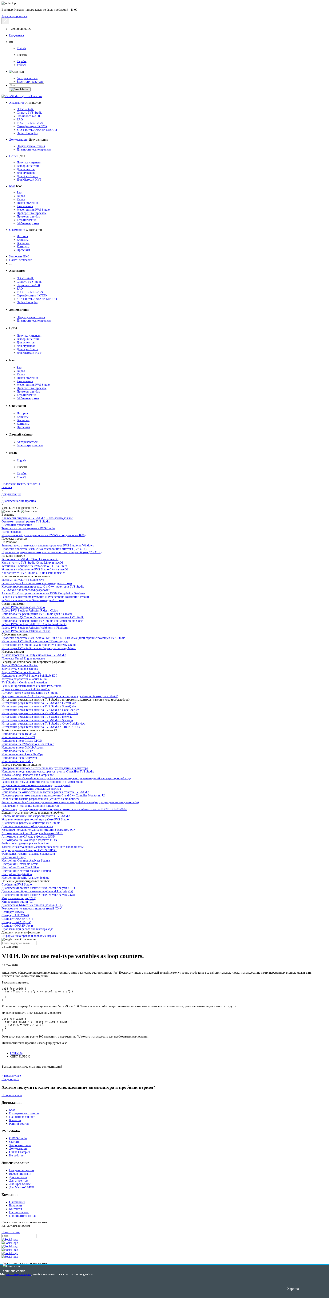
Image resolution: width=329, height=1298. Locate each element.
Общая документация (31, 146)
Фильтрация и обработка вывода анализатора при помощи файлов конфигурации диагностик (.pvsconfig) (70, 802)
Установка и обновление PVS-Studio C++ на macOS (35, 569)
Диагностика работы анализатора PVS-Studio (31, 822)
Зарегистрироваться (14, 16)
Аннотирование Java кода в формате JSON (29, 840)
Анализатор (17, 102)
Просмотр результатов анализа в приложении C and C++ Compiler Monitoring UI (53, 795)
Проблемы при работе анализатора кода (27, 929)
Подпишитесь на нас (22, 1215)
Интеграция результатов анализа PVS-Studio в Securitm (37, 720)
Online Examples (27, 133)
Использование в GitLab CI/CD (22, 740)
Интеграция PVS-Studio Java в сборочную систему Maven (39, 648)
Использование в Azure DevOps (22, 754)
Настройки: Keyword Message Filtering (26, 870)
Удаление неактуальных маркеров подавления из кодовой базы (43, 846)
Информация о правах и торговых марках (29, 935)
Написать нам (11, 1232)
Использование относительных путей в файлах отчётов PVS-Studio (45, 792)
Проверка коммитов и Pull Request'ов (26, 689)
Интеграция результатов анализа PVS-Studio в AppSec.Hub (40, 713)
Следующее (10, 1079)
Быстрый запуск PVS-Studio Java (23, 579)
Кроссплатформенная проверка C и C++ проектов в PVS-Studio (43, 586)
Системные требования (17, 524)
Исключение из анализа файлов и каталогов (30, 805)
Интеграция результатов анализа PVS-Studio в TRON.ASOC (41, 727)
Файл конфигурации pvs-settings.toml (25, 843)
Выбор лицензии (28, 165)
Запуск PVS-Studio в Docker (20, 665)
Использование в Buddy (17, 761)
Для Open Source (27, 176)
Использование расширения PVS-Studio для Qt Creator (37, 614)
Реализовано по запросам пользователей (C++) (32, 908)
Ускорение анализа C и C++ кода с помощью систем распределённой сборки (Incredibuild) (60, 696)
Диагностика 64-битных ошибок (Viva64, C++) (32, 905)
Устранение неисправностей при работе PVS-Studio (35, 819)
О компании (17, 229)
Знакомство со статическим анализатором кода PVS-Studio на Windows (48, 545)
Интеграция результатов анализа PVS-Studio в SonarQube (39, 706)
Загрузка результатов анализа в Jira (24, 679)
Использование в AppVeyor (19, 757)
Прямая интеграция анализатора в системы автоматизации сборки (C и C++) (51, 552)
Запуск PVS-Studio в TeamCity (21, 672)
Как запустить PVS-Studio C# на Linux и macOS (33, 562)
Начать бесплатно (20, 259)
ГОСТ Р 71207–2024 (30, 122)
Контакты (23, 246)
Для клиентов (26, 169)
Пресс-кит (23, 250)
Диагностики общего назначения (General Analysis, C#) (37, 891)
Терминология (26, 219)
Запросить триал (20, 1145)
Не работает (17, 1155)
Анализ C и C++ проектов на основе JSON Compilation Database (43, 593)
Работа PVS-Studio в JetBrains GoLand (26, 631)
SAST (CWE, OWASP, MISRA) (37, 129)
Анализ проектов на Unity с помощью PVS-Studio (34, 655)
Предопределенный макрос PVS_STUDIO (29, 850)
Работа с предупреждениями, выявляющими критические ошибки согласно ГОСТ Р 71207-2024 (64, 809)
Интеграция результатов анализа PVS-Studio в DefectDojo (39, 703)
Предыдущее (11, 1075)
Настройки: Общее (14, 857)
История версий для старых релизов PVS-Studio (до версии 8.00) (43, 535)
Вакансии (23, 243)
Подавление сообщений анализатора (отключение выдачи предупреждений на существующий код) (66, 778)
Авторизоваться (27, 78)
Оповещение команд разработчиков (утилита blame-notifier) (40, 798)
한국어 (21, 64)
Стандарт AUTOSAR (15, 915)
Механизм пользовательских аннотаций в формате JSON (39, 829)
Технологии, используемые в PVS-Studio (28, 528)
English (21, 48)
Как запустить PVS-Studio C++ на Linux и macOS (33, 572)
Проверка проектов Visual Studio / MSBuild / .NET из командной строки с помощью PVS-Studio (63, 637)
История (22, 236)
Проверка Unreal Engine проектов (23, 658)
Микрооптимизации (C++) (19, 898)
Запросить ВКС (19, 256)
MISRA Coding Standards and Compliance (28, 774)
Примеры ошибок (28, 216)
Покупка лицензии (29, 162)
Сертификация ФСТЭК (32, 126)
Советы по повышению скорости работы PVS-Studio (36, 816)
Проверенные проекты (31, 213)
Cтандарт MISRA (13, 911)
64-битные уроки (28, 223)
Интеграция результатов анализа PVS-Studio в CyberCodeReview (43, 723)
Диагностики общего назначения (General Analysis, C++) (38, 887)
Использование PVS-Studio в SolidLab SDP (29, 675)
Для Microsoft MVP (29, 179)
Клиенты (23, 239)
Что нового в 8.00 (28, 116)
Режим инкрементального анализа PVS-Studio (31, 685)
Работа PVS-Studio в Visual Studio (23, 607)
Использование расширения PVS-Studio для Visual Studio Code (42, 620)
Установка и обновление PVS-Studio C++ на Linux (34, 566)
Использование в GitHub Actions (23, 747)
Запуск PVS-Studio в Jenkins (20, 668)
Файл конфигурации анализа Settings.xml (28, 853)
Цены (13, 156)
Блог (12, 186)
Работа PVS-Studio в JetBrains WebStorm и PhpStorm (35, 627)
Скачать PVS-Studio (29, 112)
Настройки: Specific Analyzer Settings (25, 877)
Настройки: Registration (17, 874)
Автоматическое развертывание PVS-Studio (30, 692)
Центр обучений (27, 202)
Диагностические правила (34, 149)
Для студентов (26, 172)
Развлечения (25, 206)
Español (21, 61)
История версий (12, 531)
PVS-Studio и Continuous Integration (24, 682)
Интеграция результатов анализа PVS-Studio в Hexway (37, 716)
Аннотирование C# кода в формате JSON (28, 836)
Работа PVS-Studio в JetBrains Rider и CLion (30, 610)
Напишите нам (19, 1212)
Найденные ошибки (22, 1116)
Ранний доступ (19, 1123)
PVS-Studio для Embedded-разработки (26, 590)
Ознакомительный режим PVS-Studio (26, 521)
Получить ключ (12, 1095)
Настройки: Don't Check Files (20, 867)
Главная (7, 487)
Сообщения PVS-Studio (17, 884)
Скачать (14, 1141)
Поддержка (16, 35)
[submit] (20, 89)
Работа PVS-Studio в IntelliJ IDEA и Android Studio (34, 624)
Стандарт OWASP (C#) (16, 922)
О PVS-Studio (25, 109)
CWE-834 (16, 1053)
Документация (18, 139)
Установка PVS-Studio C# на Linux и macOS (30, 559)
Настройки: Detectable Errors (20, 864)
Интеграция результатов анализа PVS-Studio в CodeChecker (40, 709)
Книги (21, 199)
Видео (21, 195)
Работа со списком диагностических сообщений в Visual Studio (42, 781)
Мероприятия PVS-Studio (33, 209)
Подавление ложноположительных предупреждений (36, 785)
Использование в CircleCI (18, 737)
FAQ (20, 119)
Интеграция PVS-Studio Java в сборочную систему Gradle (39, 644)
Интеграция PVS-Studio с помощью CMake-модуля (35, 641)
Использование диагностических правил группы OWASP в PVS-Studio (48, 771)
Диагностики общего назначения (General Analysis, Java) (38, 894)
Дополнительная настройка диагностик (27, 826)
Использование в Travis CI (19, 733)
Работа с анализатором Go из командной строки (33, 600)
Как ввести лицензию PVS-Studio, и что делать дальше (37, 518)
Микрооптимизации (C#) (18, 901)
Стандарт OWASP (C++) (17, 918)
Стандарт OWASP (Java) (17, 925)
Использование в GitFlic (17, 751)
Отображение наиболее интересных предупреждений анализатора (45, 768)
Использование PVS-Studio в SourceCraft (28, 744)
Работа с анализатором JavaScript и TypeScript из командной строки (45, 596)
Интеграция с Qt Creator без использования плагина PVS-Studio (43, 617)
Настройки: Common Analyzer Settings (26, 860)
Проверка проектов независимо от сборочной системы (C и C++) (44, 548)
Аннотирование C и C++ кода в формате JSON (32, 833)
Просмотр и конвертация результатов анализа (31, 788)
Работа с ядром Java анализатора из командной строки (37, 583)
